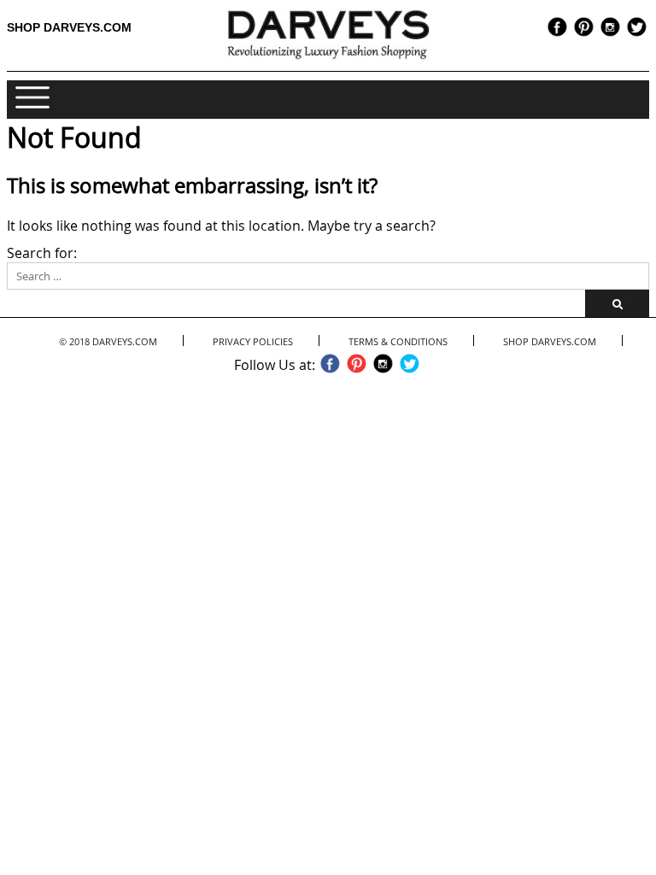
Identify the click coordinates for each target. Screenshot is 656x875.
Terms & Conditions (398, 341)
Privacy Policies (253, 341)
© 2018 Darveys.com (108, 341)
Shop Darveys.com (69, 27)
